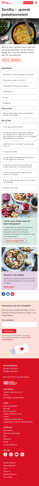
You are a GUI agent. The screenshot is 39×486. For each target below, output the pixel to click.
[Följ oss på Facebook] (5, 454)
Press (5, 468)
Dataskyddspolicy (10, 474)
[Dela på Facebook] (3, 294)
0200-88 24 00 (16, 392)
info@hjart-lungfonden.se (13, 419)
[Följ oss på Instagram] (11, 454)
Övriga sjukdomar (10, 444)
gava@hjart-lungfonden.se (13, 397)
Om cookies (7, 477)
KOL (5, 436)
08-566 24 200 (16, 414)
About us (7, 471)
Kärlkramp (7, 439)
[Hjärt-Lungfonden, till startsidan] (7, 2)
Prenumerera (9, 331)
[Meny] (36, 2)
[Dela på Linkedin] (8, 294)
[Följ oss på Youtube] (17, 454)
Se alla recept (9, 286)
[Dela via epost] (12, 294)
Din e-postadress (8, 320)
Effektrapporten (9, 465)
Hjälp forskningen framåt (15, 241)
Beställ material (9, 462)
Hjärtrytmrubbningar (11, 433)
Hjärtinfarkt (7, 430)
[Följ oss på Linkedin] (22, 454)
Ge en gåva (28, 3)
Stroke (5, 441)
